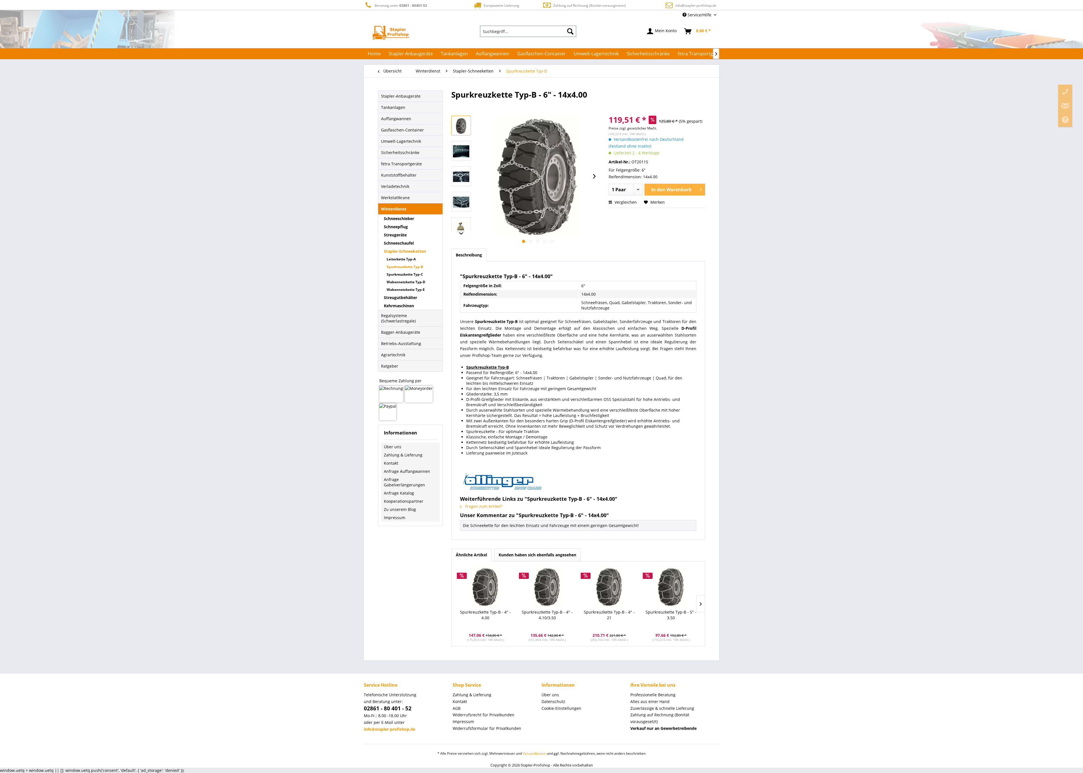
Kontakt (391, 463)
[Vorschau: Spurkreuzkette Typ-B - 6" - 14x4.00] (461, 125)
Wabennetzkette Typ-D (406, 282)
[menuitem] (528, 31)
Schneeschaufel (399, 243)
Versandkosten (534, 753)
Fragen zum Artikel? (483, 506)
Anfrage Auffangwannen (407, 471)
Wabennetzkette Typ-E (406, 289)
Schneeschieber (399, 218)
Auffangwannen (396, 118)
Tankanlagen (393, 107)
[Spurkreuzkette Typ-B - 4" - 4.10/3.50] (547, 587)
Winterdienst (393, 209)
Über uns (392, 446)
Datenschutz (553, 701)
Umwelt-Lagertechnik (401, 141)
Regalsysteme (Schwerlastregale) (398, 318)
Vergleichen (625, 202)
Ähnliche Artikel (471, 554)
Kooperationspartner (403, 501)
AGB (457, 708)
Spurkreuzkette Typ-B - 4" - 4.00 (485, 614)
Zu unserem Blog (400, 509)
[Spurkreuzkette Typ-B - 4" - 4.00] (485, 587)
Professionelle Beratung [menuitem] (652, 694)
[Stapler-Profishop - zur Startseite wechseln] (391, 33)
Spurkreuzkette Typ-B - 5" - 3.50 (671, 614)
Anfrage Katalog (399, 493)
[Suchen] (570, 31)
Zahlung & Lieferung (403, 455)
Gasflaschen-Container (402, 130)
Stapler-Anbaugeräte (401, 96)
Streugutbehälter (400, 297)
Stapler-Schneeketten (405, 251)
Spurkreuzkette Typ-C (405, 274)
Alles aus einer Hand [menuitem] (650, 701)
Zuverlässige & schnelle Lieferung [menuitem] (662, 708)
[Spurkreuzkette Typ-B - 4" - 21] (609, 587)
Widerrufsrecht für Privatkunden (483, 714)
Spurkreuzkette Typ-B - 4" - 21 (609, 614)
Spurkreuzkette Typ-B (405, 266)
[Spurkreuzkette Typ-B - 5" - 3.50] (671, 587)
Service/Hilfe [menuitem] (699, 14)
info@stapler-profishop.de (695, 5)
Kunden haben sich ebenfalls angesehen (537, 554)
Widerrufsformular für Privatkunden (487, 728)
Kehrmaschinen (399, 305)
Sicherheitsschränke (400, 152)
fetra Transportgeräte (401, 163)
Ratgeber (389, 366)
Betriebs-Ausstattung (401, 343)
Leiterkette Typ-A (401, 259)
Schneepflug (396, 226)
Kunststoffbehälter (399, 175)
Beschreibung (469, 255)
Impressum (394, 517)
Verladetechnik (395, 186)
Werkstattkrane (395, 197)
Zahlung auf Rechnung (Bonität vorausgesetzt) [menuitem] (659, 718)
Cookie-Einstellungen (561, 708)
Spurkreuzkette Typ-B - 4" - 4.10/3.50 (547, 614)
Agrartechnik (393, 354)
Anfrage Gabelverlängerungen (404, 482)
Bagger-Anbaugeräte (400, 332)
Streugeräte (395, 235)
